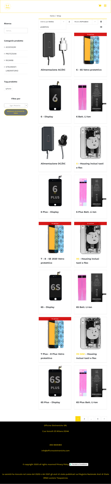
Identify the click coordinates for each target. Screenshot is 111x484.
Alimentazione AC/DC (53, 70)
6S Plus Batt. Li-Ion (87, 402)
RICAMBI (9, 60)
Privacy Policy (62, 464)
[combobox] (16, 105)
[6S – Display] (55, 286)
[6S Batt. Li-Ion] (90, 286)
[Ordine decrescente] (69, 22)
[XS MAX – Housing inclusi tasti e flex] (90, 333)
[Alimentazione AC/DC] (55, 49)
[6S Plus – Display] (55, 381)
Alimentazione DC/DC (53, 163)
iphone (8, 89)
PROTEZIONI (11, 54)
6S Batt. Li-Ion (84, 307)
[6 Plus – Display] (55, 191)
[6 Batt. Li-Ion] (90, 96)
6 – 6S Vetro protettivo (89, 70)
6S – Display (47, 307)
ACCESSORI (11, 47)
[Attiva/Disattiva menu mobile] (105, 5)
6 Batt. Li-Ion (83, 116)
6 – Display (47, 116)
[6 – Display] (55, 96)
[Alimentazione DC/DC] (55, 143)
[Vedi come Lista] (101, 27)
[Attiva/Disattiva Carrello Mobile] (100, 5)
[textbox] (16, 105)
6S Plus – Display (50, 402)
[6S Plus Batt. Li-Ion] (90, 381)
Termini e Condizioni (79, 464)
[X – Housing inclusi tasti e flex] (90, 143)
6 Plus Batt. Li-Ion (86, 212)
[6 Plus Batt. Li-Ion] (90, 191)
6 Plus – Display (50, 212)
